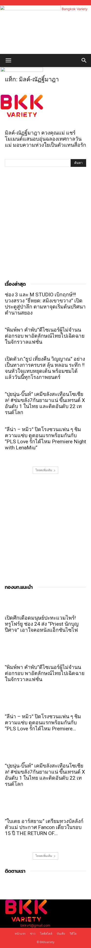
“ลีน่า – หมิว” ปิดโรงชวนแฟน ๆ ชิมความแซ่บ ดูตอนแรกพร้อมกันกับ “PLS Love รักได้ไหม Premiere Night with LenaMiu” (45, 439)
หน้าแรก (20, 933)
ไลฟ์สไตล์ (46, 933)
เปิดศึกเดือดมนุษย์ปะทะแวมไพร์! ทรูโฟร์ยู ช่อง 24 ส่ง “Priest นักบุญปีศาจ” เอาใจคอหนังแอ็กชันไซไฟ (42, 624)
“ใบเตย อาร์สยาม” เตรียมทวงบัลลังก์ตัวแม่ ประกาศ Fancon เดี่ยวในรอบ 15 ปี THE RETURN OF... (44, 827)
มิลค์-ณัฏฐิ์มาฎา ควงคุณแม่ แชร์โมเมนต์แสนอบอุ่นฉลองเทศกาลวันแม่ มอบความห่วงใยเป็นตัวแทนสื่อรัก (45, 139)
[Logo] (21, 70)
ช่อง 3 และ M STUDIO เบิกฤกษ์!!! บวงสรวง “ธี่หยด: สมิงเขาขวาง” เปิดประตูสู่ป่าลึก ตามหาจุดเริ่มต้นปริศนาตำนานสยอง (45, 304)
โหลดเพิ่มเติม (43, 470)
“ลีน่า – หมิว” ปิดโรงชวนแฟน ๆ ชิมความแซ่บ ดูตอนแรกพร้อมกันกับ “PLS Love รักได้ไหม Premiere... (43, 723)
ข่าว (32, 933)
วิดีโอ (73, 933)
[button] (8, 60)
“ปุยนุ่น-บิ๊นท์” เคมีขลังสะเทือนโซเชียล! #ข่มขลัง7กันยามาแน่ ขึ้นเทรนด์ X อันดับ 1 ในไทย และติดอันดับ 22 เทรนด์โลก (45, 403)
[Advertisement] (45, 224)
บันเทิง (61, 933)
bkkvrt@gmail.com (35, 925)
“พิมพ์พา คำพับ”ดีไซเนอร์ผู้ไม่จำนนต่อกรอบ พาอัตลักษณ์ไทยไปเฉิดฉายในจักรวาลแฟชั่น (44, 336)
